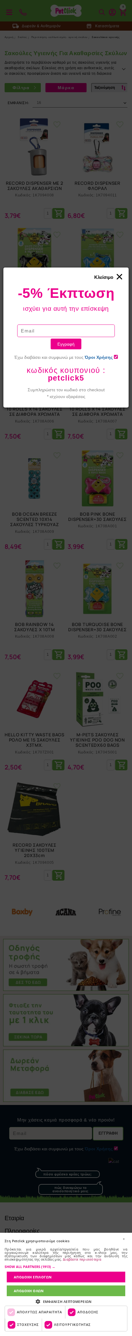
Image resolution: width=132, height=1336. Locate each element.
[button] (66, 1266)
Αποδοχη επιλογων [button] (33, 1277)
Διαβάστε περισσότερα (82, 1259)
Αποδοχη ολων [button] (29, 1291)
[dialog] (66, 1284)
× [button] (124, 1239)
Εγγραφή (66, 344)
